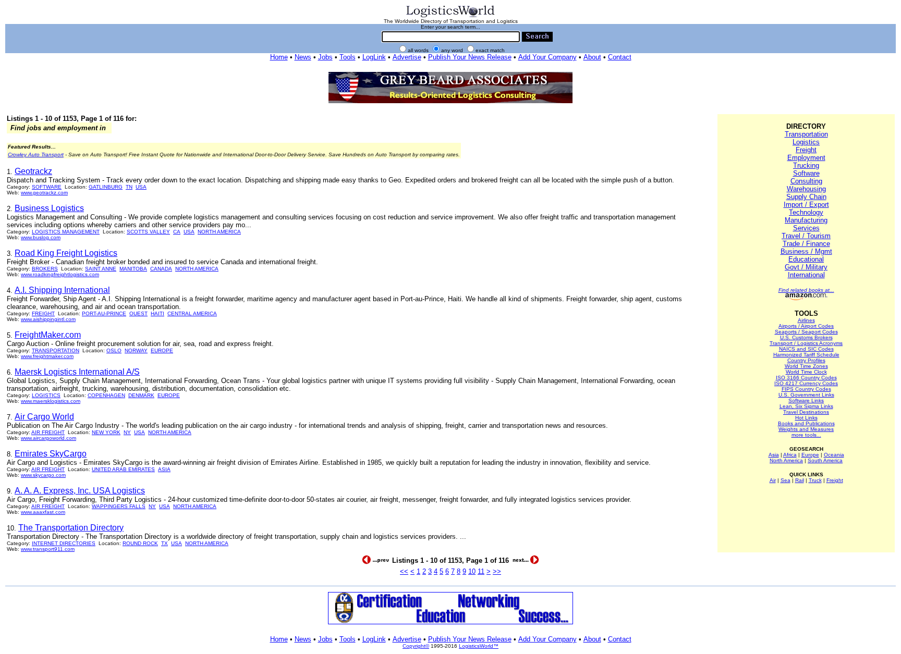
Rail (799, 480)
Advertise (407, 57)
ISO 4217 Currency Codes (806, 383)
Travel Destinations (806, 412)
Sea (785, 480)
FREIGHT (43, 313)
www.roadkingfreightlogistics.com (60, 274)
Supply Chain (806, 197)
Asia (774, 455)
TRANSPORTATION (55, 350)
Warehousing (806, 189)
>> (497, 571)
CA (176, 232)
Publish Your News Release (470, 57)
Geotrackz (33, 171)
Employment (806, 158)
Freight (806, 150)
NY (127, 432)
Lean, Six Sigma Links (806, 406)
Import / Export (806, 204)
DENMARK (141, 395)
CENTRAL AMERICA (192, 313)
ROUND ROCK (140, 543)
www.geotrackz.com (44, 192)
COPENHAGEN (106, 395)
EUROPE (162, 350)
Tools (347, 57)
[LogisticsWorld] (450, 16)
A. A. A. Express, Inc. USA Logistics (80, 490)
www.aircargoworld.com (48, 438)
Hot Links (806, 418)
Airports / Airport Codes (806, 326)
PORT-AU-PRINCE (104, 313)
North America (786, 460)
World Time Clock (806, 372)
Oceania (834, 455)
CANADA (161, 269)
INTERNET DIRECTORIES (63, 543)
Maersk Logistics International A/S (77, 371)
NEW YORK (106, 432)
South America (825, 460)
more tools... (806, 435)
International (806, 275)
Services (806, 228)
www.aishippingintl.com (48, 319)
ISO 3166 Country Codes (806, 377)
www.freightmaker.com (47, 356)
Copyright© (416, 646)
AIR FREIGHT (48, 432)
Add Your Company (547, 57)
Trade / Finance (806, 244)
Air (773, 480)
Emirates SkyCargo (51, 453)
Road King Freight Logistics (66, 253)
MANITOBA (133, 269)
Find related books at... (806, 290)
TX (164, 543)
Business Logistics (49, 208)
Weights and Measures (806, 429)
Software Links (806, 400)
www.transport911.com (48, 549)
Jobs (325, 57)
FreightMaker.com (48, 334)
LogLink (374, 57)
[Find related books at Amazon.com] (806, 298)
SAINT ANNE (100, 269)
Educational (806, 259)
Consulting (806, 181)
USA (141, 187)
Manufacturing (806, 220)
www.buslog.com (40, 237)
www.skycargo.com (43, 475)
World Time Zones (806, 366)
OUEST (138, 313)
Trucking (806, 165)
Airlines (806, 320)
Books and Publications (806, 423)
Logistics (806, 142)
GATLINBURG (106, 187)
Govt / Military (806, 267)
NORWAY (136, 350)
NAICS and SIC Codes (806, 349)
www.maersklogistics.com (50, 401)
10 (472, 571)
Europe (810, 455)
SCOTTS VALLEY (148, 232)
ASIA (164, 469)
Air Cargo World (44, 416)
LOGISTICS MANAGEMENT (66, 232)
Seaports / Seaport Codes (806, 332)
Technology (806, 212)
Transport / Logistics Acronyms (806, 343)
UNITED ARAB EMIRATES (123, 469)
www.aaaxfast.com (43, 512)
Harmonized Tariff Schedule (806, 354)
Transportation (806, 134)
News (303, 57)
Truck (815, 480)
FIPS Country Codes (806, 389)
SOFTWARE (47, 187)
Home (279, 57)
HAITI (157, 313)
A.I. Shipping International (62, 290)
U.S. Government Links (806, 395)
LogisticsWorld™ (478, 646)
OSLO (113, 350)
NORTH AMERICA (219, 232)
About (592, 57)
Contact (619, 57)
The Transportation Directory (71, 527)
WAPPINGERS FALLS (118, 506)
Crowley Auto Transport (36, 154)
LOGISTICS (46, 395)
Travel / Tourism (806, 236)
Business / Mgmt (806, 251)
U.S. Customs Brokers (806, 337)
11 (481, 571)
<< (404, 571)
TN (129, 187)
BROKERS (45, 269)
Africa (790, 455)
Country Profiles (806, 360)
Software (806, 173)
